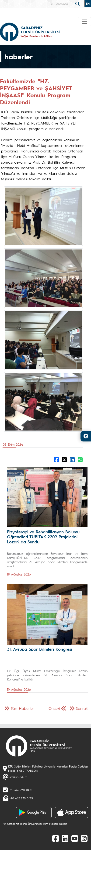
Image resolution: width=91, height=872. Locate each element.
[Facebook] (55, 838)
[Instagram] (84, 838)
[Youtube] (74, 838)
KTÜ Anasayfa (59, 4)
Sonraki (82, 708)
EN (88, 3)
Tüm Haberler (22, 708)
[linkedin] (65, 838)
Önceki (54, 708)
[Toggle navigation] (84, 21)
